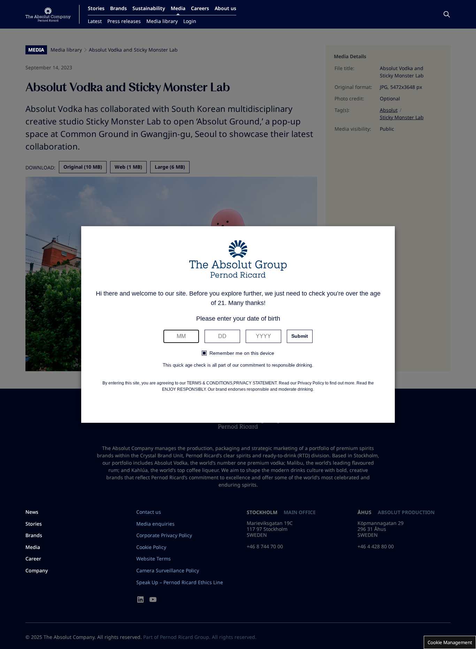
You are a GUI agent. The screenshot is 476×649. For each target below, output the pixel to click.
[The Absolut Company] (48, 14)
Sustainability (148, 8)
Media (178, 8)
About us (225, 8)
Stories (96, 8)
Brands (118, 8)
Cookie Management (450, 642)
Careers (200, 8)
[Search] (447, 14)
